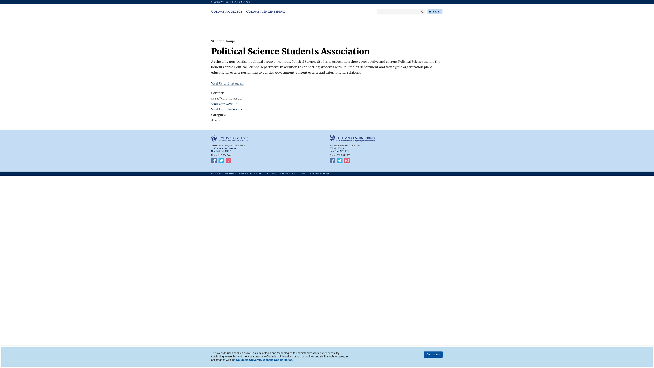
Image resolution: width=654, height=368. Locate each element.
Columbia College (227, 11)
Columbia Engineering (265, 11)
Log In (436, 11)
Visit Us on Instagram (227, 83)
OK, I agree (433, 354)
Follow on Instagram (228, 161)
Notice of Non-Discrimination (293, 173)
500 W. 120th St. (337, 148)
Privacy (242, 173)
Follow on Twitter (221, 161)
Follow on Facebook (214, 161)
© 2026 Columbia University (223, 173)
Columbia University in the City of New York (230, 2)
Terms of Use (255, 173)
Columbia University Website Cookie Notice (264, 359)
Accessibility (270, 173)
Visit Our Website (224, 104)
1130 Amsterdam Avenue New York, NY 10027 (223, 149)
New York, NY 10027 (339, 151)
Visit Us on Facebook (227, 109)
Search (422, 11)
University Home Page (319, 173)
